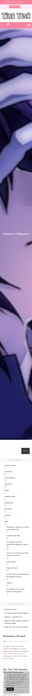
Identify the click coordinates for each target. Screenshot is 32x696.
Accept (10, 689)
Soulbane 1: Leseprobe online (13, 617)
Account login (15, 7)
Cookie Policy (10, 685)
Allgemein (25, 641)
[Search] (2, 25)
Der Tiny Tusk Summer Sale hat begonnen (17, 613)
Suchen (25, 451)
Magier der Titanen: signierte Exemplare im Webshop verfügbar (17, 622)
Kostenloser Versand (14, 636)
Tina (7, 641)
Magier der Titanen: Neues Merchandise (16, 627)
